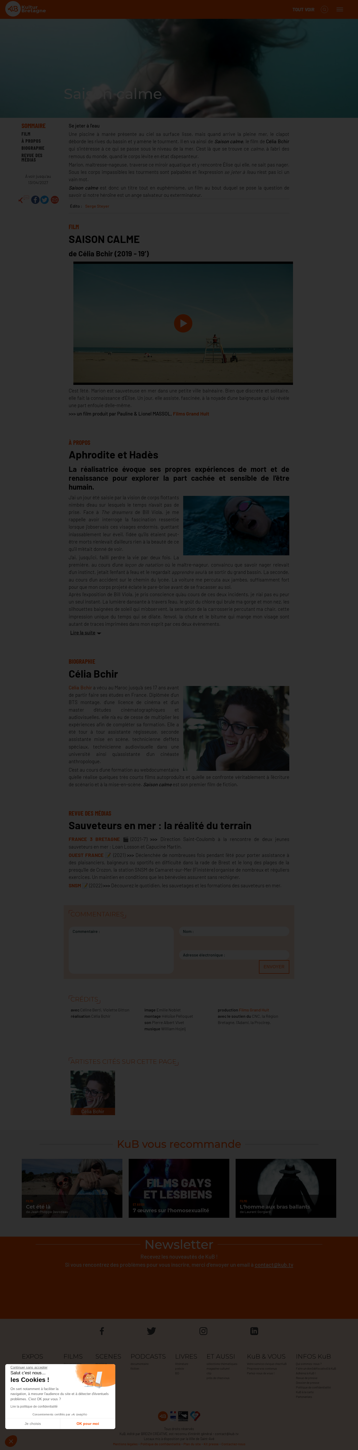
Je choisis (33, 1423)
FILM (26, 134)
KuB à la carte (305, 1392)
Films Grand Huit (254, 1009)
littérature (181, 1363)
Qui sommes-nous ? (309, 1363)
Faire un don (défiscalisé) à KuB (316, 1368)
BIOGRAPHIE (33, 148)
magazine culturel (218, 1368)
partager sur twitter (44, 200)
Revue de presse (306, 1378)
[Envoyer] (54, 200)
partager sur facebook (35, 200)
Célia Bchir (80, 687)
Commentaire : (86, 931)
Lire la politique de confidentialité (34, 1406)
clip (209, 1373)
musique (101, 1363)
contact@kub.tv (274, 1264)
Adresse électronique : (204, 954)
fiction (135, 1368)
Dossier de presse (307, 1382)
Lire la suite (82, 632)
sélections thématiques (222, 1363)
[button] (11, 1441)
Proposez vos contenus (262, 1368)
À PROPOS (31, 141)
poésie (179, 1368)
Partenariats (304, 1396)
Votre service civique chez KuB (267, 1363)
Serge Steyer (97, 205)
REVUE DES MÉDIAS (32, 157)
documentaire (72, 1363)
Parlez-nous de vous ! (261, 1373)
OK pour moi (88, 1423)
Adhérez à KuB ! (306, 1373)
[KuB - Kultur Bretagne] (26, 9)
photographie (30, 1363)
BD (177, 1373)
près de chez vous (218, 1378)
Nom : (188, 931)
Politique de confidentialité (313, 1387)
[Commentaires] (24, 200)
